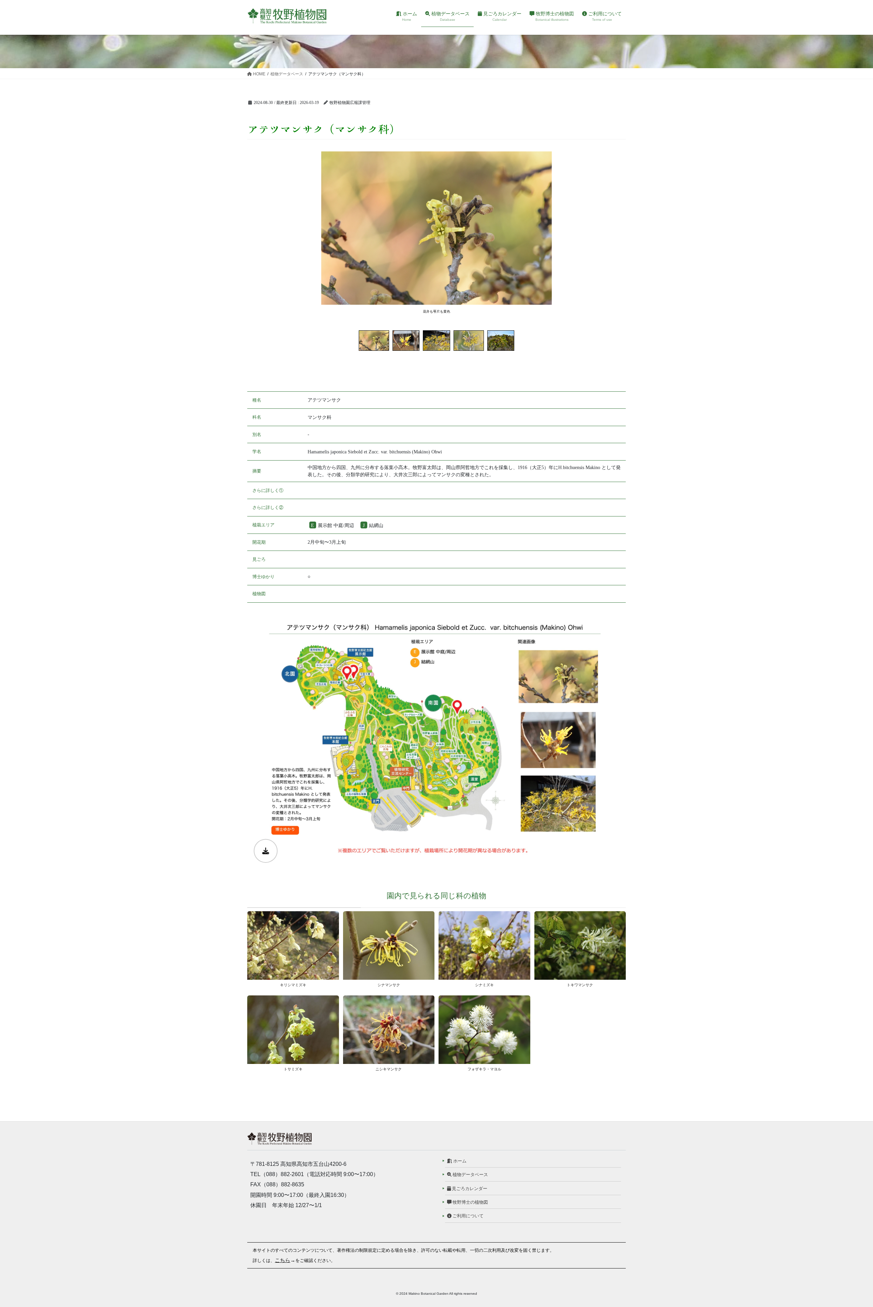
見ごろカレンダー (469, 1188)
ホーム (459, 1160)
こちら (282, 1260)
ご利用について (468, 1215)
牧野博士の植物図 (470, 1202)
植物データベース (470, 1174)
